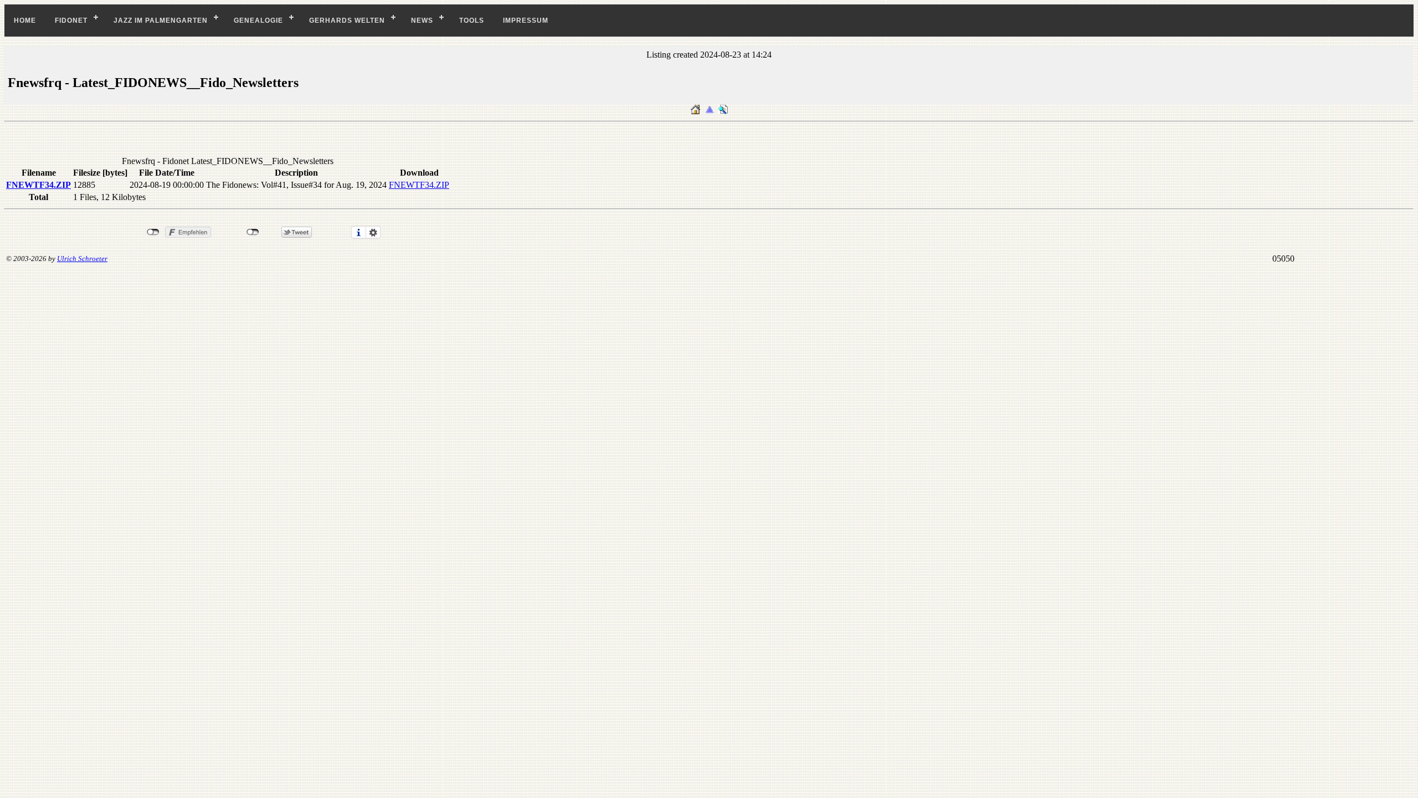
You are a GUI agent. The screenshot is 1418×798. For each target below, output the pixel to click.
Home (25, 20)
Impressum (525, 20)
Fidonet (71, 20)
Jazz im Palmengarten (161, 20)
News (422, 20)
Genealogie (258, 20)
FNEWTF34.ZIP (38, 185)
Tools (471, 20)
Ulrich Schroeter (82, 258)
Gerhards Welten (347, 20)
